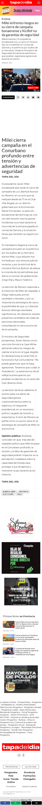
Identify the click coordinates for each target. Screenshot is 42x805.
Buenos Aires (9, 492)
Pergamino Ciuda (9, 710)
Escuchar (9, 97)
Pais (10, 775)
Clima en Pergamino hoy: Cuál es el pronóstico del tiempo (18, 722)
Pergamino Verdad (32, 707)
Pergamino (10, 772)
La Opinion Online (8, 702)
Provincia (24, 492)
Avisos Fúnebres (29, 786)
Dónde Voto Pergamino (22, 730)
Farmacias (29, 775)
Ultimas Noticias (11, 767)
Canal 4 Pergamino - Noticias (12, 720)
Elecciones (8, 494)
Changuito (29, 779)
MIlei (19, 494)
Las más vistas (30, 767)
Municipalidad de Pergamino (13, 732)
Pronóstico (11, 786)
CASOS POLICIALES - (20, 715)
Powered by (21, 800)
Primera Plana (24, 702)
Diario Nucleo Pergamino (11, 707)
